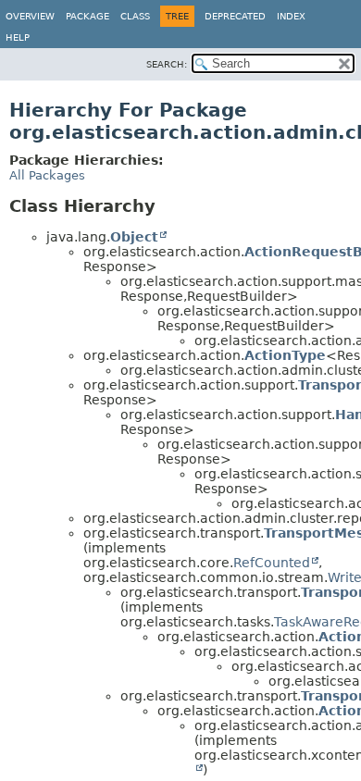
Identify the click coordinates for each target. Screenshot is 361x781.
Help (18, 37)
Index (291, 16)
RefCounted (271, 562)
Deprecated (235, 16)
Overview (30, 16)
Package (87, 16)
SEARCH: (166, 64)
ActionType (285, 355)
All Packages (47, 175)
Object (134, 236)
